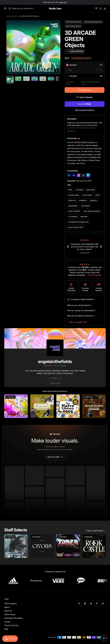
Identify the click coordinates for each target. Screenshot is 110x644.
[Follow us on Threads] (85, 603)
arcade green (73, 195)
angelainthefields (55, 361)
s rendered (72, 216)
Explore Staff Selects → (96, 531)
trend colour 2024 (75, 227)
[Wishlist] (96, 8)
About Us (8, 611)
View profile (55, 383)
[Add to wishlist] (25, 397)
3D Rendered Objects (73, 22)
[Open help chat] (104, 638)
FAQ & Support (10, 603)
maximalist (85, 206)
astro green (87, 195)
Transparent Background (93, 22)
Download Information (13, 618)
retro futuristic (74, 211)
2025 (70, 190)
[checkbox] (84, 65)
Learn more (63, 2)
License (7, 622)
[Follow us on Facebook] (79, 603)
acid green (91, 190)
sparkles (84, 216)
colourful (72, 200)
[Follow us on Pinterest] (97, 603)
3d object (79, 190)
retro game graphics (91, 211)
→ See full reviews (93, 275)
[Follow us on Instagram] (91, 603)
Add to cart (86, 90)
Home (8, 16)
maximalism (73, 206)
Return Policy (9, 614)
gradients (83, 200)
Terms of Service (11, 625)
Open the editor (55, 457)
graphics (93, 200)
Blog (6, 629)
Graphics (15, 16)
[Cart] (105, 8)
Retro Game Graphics (73, 26)
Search (7, 607)
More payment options (84, 110)
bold (97, 195)
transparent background (78, 222)
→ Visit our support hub (77, 322)
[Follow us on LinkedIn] (103, 603)
